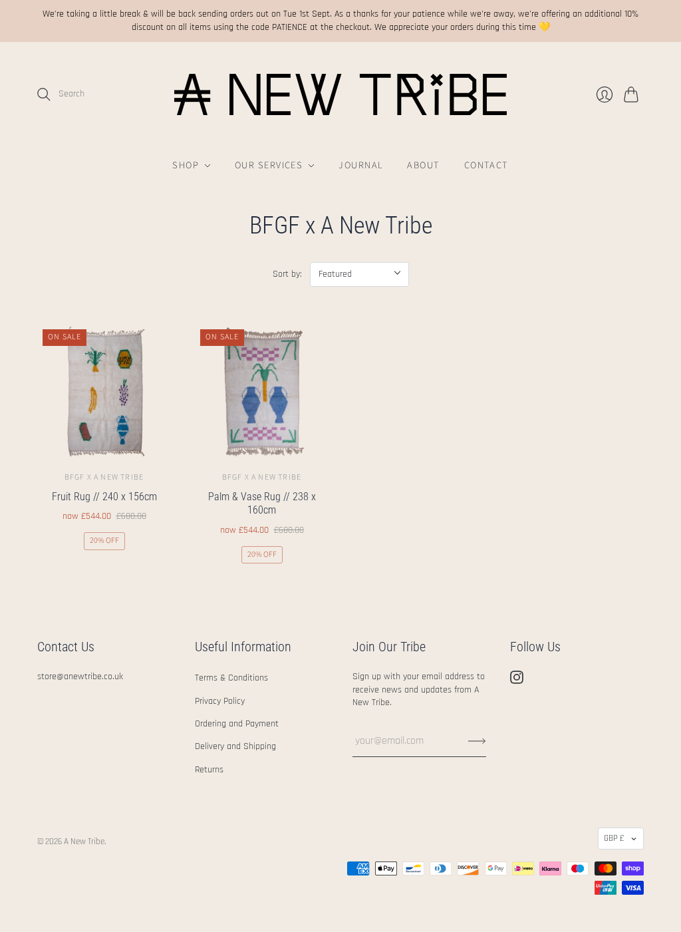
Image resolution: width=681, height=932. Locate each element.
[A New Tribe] (340, 94)
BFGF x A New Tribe (104, 477)
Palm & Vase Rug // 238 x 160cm (262, 503)
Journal (361, 165)
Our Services (269, 165)
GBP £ (614, 838)
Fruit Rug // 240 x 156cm (104, 496)
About (423, 165)
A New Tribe (84, 841)
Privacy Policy (220, 701)
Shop (185, 165)
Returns (209, 770)
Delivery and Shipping (235, 746)
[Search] (44, 94)
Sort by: (287, 274)
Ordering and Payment (237, 724)
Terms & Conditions (231, 678)
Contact (486, 165)
